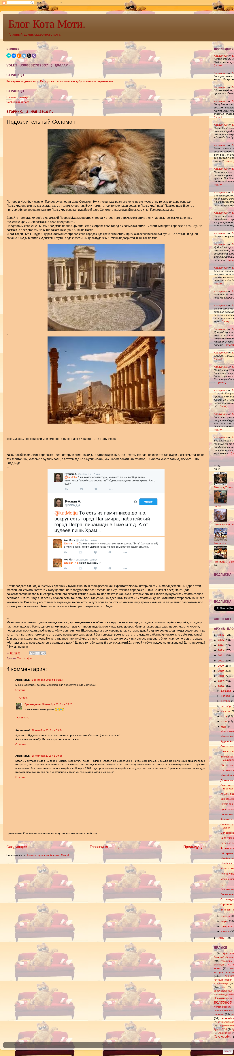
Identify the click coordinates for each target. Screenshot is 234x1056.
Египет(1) (219, 965)
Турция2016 (220, 1029)
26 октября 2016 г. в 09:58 (47, 755)
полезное (223, 1002)
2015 (221, 937)
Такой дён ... (221, 543)
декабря (226, 690)
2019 (221, 670)
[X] (29, 55)
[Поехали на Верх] (227, 1051)
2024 (221, 645)
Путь (223, 884)
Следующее (16, 847)
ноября (226, 695)
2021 (221, 660)
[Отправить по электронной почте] (31, 653)
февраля (227, 926)
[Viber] (34, 55)
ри (232, 1014)
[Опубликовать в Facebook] (41, 653)
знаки (217, 968)
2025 (221, 640)
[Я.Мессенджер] (8, 55)
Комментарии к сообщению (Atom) (48, 855)
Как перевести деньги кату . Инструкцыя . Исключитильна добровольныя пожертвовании (59, 81)
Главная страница (17, 97)
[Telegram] (24, 55)
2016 (221, 686)
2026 (221, 635)
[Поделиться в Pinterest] (44, 653)
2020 (221, 665)
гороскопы (226, 961)
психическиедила (223, 1010)
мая (224, 726)
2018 (221, 675)
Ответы (23, 697)
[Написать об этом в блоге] (34, 653)
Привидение (32, 704)
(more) (218, 65)
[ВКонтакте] (14, 55)
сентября (227, 706)
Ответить (20, 689)
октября (226, 700)
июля (224, 716)
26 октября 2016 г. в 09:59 (57, 704)
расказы (219, 1014)
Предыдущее (194, 847)
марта (225, 921)
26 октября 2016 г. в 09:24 (47, 730)
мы (223, 987)
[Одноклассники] (19, 55)
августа (226, 711)
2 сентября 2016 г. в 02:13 (47, 679)
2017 (221, 681)
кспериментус (221, 983)
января (225, 931)
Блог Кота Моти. (46, 24)
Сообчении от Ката (17, 101)
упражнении (224, 1033)
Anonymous (221, 55)
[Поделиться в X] (37, 653)
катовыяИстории (223, 979)
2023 (221, 650)
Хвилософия (24, 658)
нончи (217, 505)
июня (224, 721)
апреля (226, 916)
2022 (221, 655)
